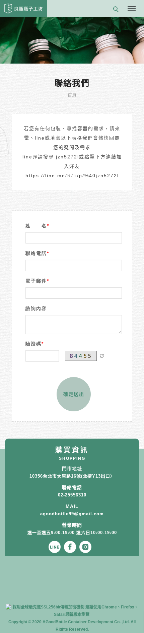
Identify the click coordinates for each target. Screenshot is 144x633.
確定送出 (73, 394)
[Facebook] (71, 547)
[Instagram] (87, 547)
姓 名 (36, 225)
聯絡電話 (36, 253)
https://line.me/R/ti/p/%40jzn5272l (72, 175)
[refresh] (102, 356)
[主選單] (131, 9)
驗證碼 (33, 343)
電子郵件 (36, 281)
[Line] (56, 547)
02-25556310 (72, 494)
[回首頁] (23, 8)
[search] (117, 10)
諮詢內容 (36, 308)
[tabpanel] (72, 40)
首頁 (72, 94)
